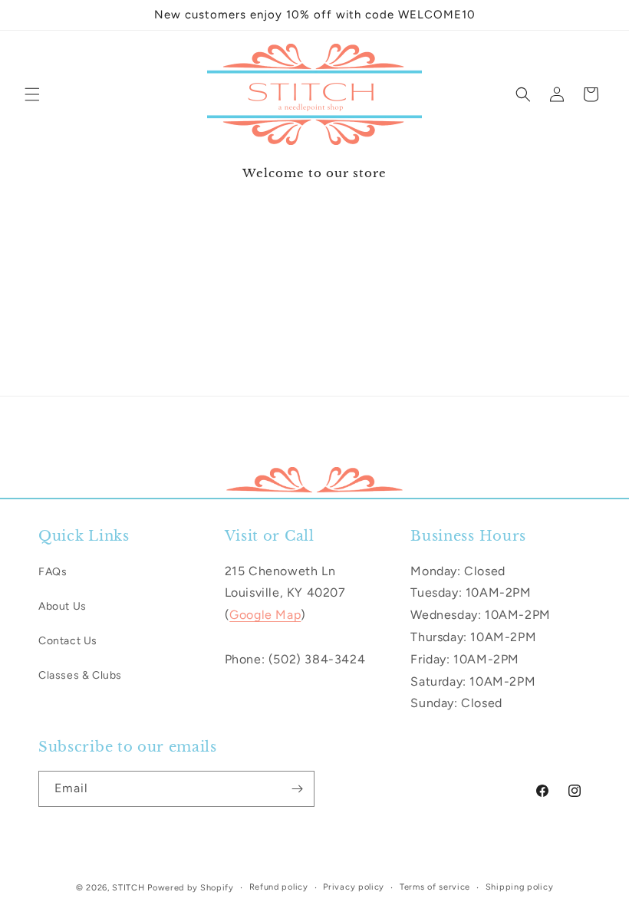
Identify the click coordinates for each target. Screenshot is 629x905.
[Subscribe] (297, 789)
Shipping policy (520, 887)
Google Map (265, 614)
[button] (32, 94)
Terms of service (435, 887)
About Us (62, 606)
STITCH (128, 888)
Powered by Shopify (190, 888)
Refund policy (278, 887)
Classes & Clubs (80, 675)
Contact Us (67, 640)
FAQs (52, 571)
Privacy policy (353, 887)
